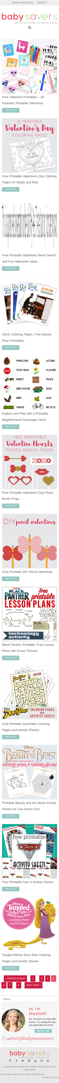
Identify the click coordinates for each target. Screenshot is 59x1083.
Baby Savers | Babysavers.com (29, 18)
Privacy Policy (51, 1077)
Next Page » (33, 985)
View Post (11, 110)
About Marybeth (22, 3)
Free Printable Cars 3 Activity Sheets (27, 882)
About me (43, 1031)
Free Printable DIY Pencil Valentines (27, 572)
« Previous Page (15, 978)
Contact (42, 3)
